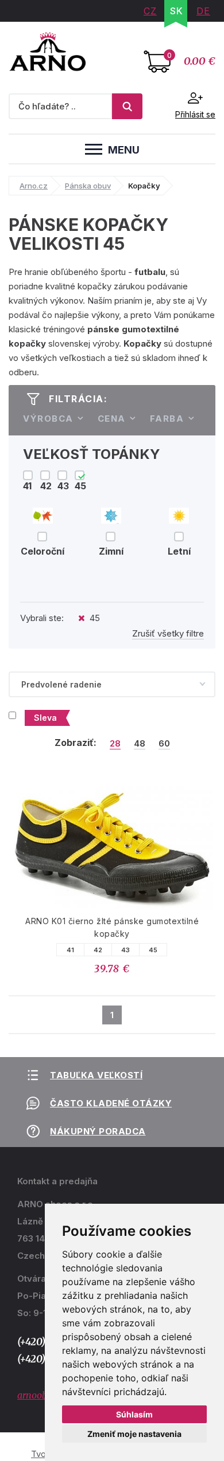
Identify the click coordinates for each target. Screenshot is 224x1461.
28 (115, 744)
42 (98, 950)
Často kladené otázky (111, 1103)
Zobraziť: (75, 742)
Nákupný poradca (98, 1131)
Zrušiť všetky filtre (168, 633)
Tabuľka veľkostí (96, 1075)
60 (164, 744)
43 (125, 950)
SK (176, 11)
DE (203, 11)
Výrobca (48, 418)
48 (139, 744)
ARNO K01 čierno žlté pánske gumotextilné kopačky (112, 927)
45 (153, 950)
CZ (150, 11)
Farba (167, 418)
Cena (112, 418)
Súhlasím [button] (134, 1414)
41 (71, 950)
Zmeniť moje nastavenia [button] (134, 1434)
